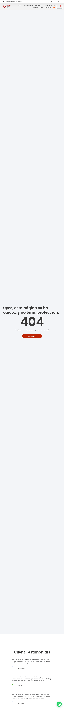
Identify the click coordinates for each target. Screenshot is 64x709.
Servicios (37, 6)
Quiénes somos (28, 6)
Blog (41, 8)
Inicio (19, 6)
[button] (59, 704)
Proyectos (35, 8)
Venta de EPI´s (49, 6)
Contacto (48, 8)
